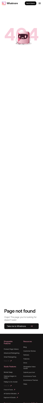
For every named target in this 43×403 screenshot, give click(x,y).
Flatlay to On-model (10, 382)
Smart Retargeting (10, 357)
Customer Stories (29, 351)
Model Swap (8, 372)
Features (26, 359)
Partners (26, 355)
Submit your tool (29, 372)
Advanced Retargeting (11, 353)
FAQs (25, 384)
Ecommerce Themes (30, 380)
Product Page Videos (11, 349)
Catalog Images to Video (10, 377)
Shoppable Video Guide (29, 367)
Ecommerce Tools (29, 376)
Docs (25, 363)
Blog (25, 347)
